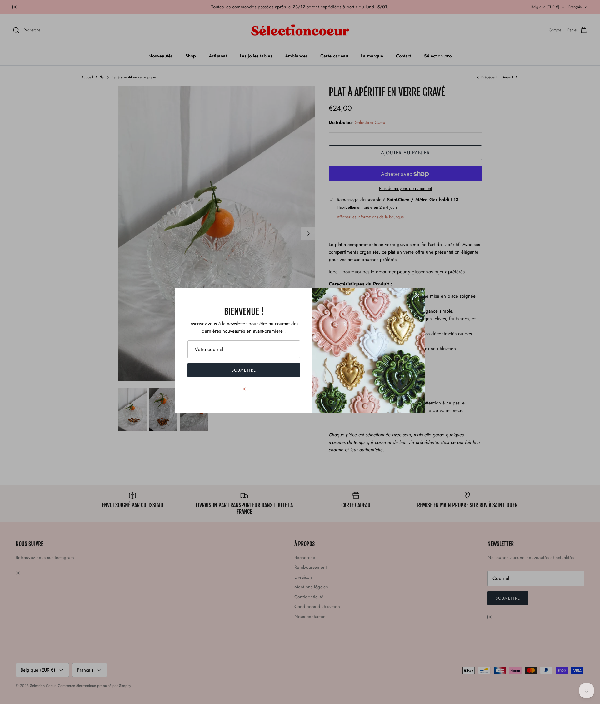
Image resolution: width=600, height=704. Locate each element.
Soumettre (244, 370)
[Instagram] (244, 389)
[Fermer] (417, 295)
